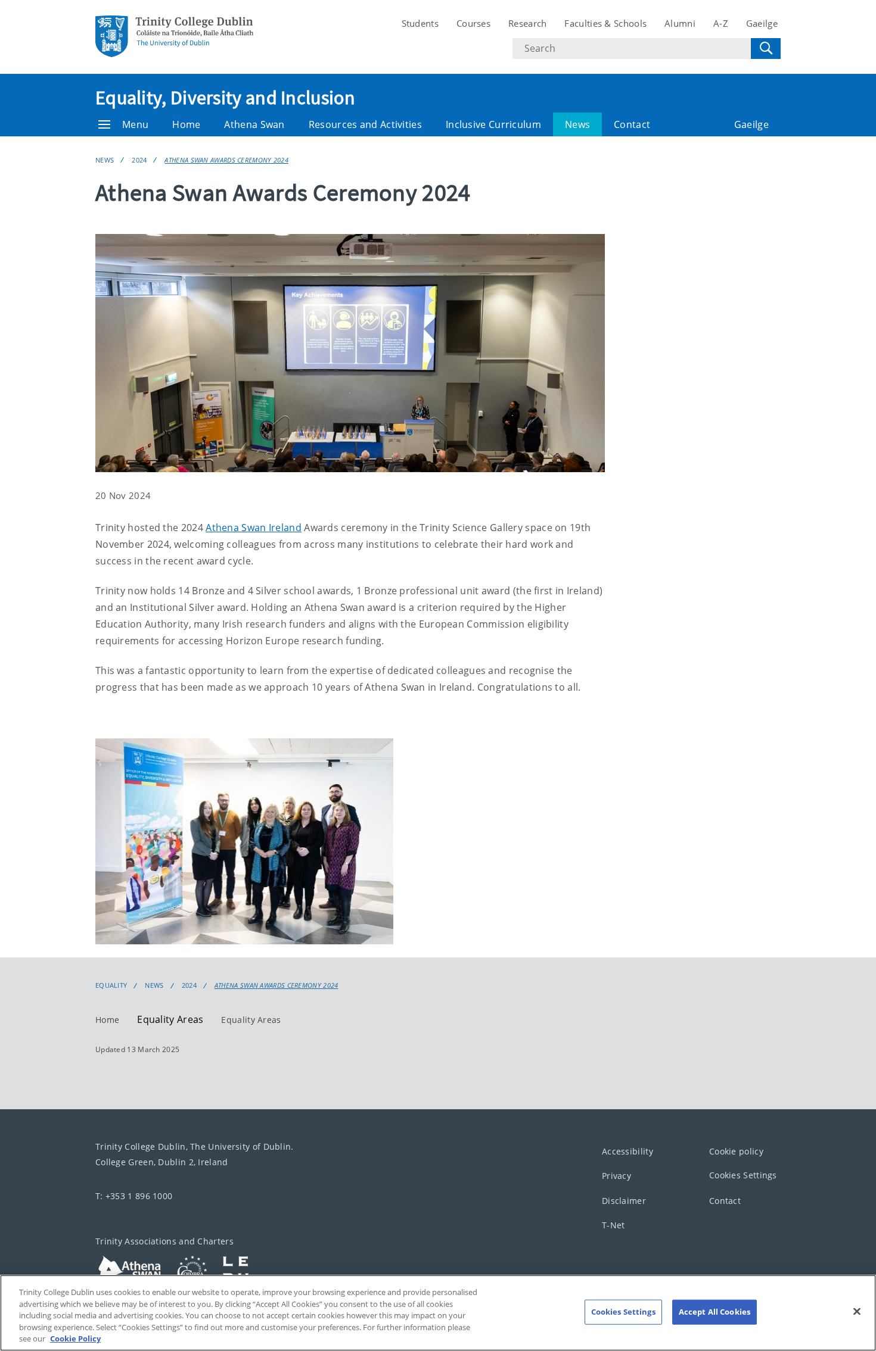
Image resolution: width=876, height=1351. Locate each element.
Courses (473, 23)
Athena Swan (254, 124)
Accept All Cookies (714, 1311)
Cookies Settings (743, 1175)
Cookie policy (736, 1151)
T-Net (613, 1225)
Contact (632, 124)
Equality (111, 985)
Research (527, 23)
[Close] (857, 1312)
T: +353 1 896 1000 (133, 1196)
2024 (139, 159)
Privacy (616, 1176)
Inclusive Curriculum (493, 124)
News (577, 124)
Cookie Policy (75, 1338)
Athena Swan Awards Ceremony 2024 (226, 159)
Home (186, 124)
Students (420, 23)
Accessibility (627, 1151)
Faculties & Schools (605, 23)
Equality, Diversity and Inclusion (225, 98)
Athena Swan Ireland (254, 527)
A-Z (720, 23)
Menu (135, 124)
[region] (438, 1313)
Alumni (679, 23)
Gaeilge (762, 23)
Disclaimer (624, 1200)
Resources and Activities (365, 124)
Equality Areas (251, 1019)
